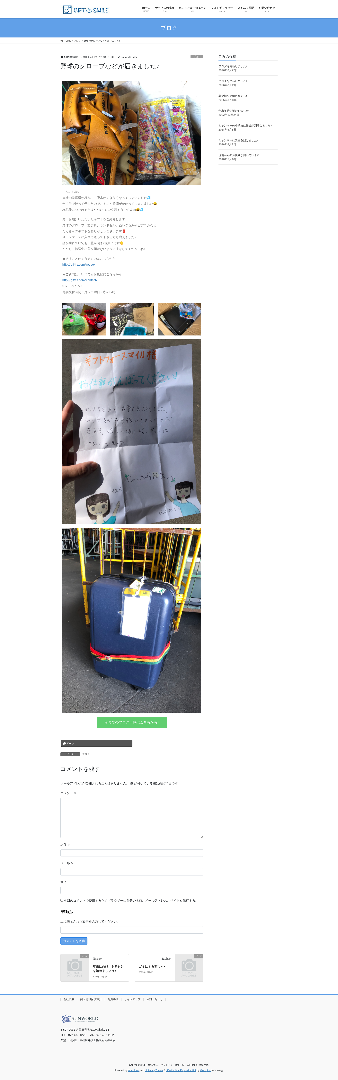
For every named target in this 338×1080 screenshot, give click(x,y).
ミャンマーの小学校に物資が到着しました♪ (245, 125)
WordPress (133, 1070)
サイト (65, 882)
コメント (68, 793)
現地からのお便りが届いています (239, 155)
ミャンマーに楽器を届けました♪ (238, 140)
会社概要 (68, 999)
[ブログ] (75, 962)
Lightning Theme (154, 1070)
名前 (65, 844)
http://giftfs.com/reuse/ (78, 264)
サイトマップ (132, 999)
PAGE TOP (326, 1044)
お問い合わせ (154, 999)
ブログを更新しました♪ (232, 66)
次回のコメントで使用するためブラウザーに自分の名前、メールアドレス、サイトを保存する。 (131, 900)
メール (67, 863)
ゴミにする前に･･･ (152, 966)
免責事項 (113, 999)
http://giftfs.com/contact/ (79, 280)
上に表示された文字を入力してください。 (90, 921)
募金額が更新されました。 (234, 95)
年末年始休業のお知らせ (233, 110)
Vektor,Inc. (205, 1070)
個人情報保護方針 (91, 999)
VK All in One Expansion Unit (181, 1070)
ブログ (197, 56)
